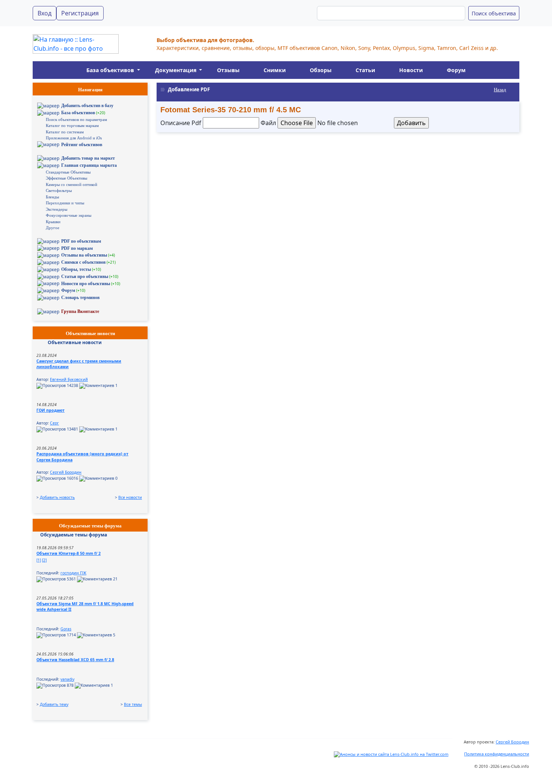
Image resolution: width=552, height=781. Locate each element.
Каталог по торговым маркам (72, 125)
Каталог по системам (65, 132)
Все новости (130, 497)
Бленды (52, 197)
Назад (500, 89)
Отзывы (228, 70)
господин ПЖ (73, 573)
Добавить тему (54, 704)
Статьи (365, 70)
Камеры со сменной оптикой (71, 184)
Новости (411, 70)
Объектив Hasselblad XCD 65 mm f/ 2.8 (75, 659)
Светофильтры (59, 190)
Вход (44, 13)
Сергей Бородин (65, 472)
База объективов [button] (111, 70)
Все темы (133, 704)
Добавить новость (57, 497)
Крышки (53, 221)
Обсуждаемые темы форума (73, 535)
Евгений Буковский (69, 379)
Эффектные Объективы (66, 178)
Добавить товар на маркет (88, 158)
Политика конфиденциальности (496, 754)
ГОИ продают (50, 410)
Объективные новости (75, 342)
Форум (456, 70)
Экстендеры (56, 209)
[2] (44, 560)
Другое (52, 227)
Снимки (275, 70)
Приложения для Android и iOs (74, 138)
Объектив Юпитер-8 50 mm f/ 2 (68, 553)
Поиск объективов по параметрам (76, 119)
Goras (65, 628)
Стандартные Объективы (68, 172)
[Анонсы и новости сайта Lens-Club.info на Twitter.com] (391, 754)
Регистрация (80, 13)
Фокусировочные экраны (68, 215)
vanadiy (67, 679)
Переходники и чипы (65, 203)
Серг (54, 423)
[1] (38, 560)
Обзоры (321, 70)
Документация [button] (176, 70)
